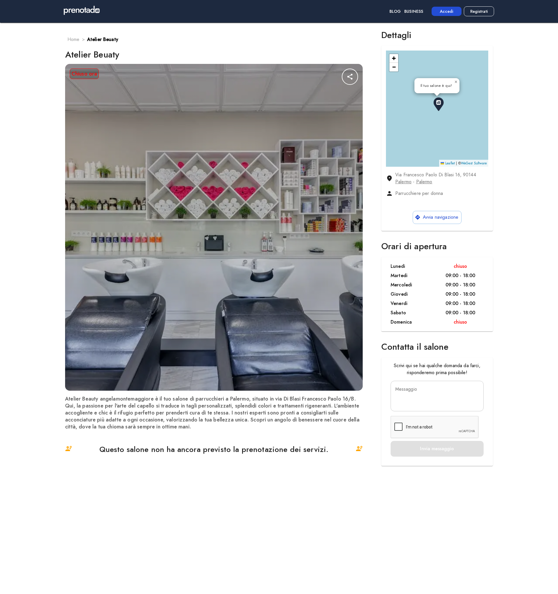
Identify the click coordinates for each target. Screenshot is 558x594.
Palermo (403, 181)
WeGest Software (474, 163)
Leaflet (449, 163)
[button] (438, 104)
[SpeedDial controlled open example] (350, 77)
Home (73, 39)
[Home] (82, 11)
